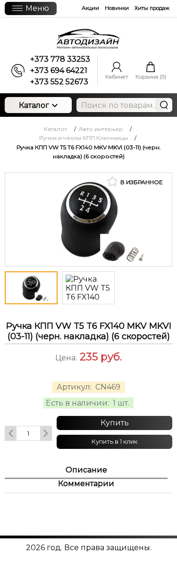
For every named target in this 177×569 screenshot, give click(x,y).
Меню (37, 8)
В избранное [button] (141, 182)
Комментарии (86, 483)
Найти (163, 105)
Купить (115, 422)
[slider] (89, 370)
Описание (86, 469)
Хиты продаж (152, 8)
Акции (90, 8)
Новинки (117, 8)
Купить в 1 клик (114, 441)
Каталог (34, 105)
